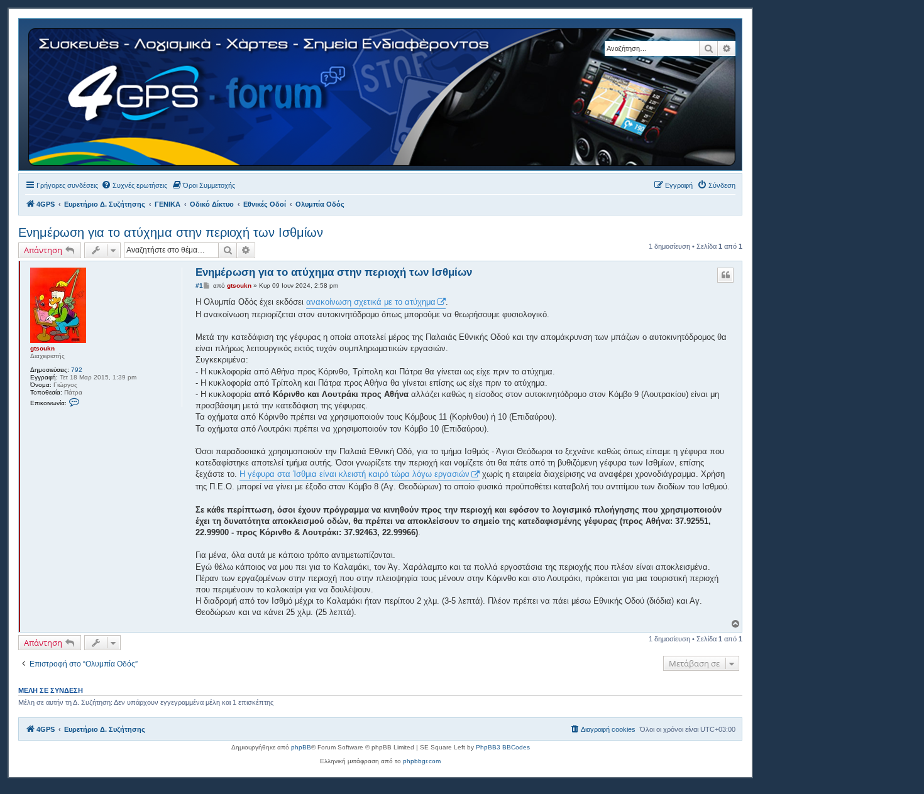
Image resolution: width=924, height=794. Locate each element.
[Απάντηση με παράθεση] (725, 275)
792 (76, 369)
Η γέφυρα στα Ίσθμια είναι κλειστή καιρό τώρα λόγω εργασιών (354, 474)
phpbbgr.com (422, 761)
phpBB (301, 747)
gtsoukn (42, 348)
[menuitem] (134, 185)
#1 (199, 285)
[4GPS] (383, 94)
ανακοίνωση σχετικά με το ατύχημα (371, 302)
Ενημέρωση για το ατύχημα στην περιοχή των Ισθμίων (170, 232)
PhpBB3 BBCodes (503, 747)
